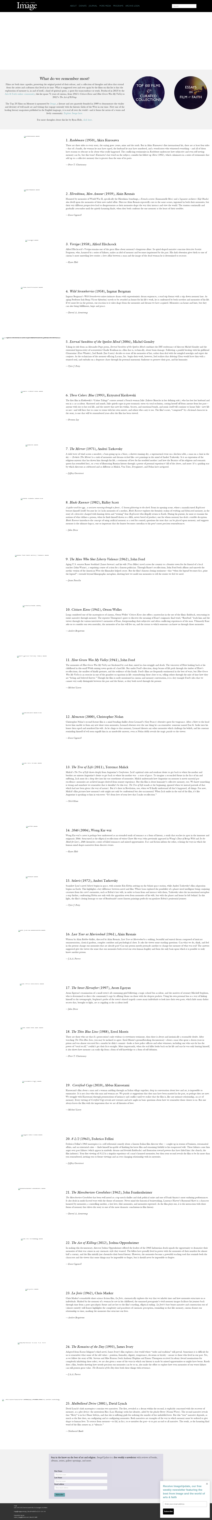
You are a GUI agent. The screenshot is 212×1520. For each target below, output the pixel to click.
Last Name (58, 1478)
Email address (59, 1484)
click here (87, 120)
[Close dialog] (207, 1484)
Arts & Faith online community (20, 94)
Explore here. (73, 113)
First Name (58, 1471)
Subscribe (168, 1511)
